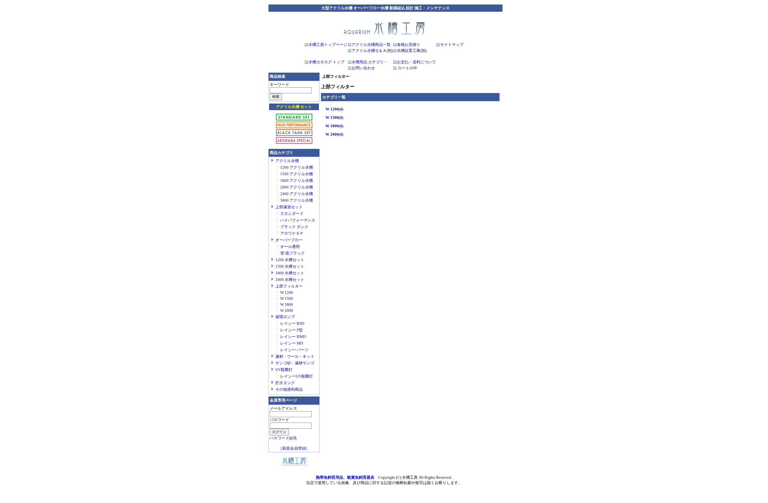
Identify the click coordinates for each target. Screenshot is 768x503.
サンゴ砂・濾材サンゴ (294, 363)
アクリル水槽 (287, 160)
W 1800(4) (334, 126)
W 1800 (286, 304)
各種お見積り (408, 44)
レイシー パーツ (294, 350)
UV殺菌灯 (283, 369)
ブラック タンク (294, 226)
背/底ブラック (292, 253)
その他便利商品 (289, 389)
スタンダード (292, 213)
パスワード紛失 (283, 438)
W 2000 (286, 310)
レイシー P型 (291, 330)
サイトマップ (452, 44)
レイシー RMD (293, 336)
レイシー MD (291, 343)
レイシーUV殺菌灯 (296, 376)
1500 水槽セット (289, 266)
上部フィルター (289, 286)
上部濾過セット (289, 207)
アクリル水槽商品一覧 (371, 44)
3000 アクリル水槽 (296, 200)
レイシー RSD (292, 323)
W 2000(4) (334, 134)
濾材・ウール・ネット (294, 356)
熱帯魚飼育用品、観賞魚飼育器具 (345, 477)
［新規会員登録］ (294, 448)
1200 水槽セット (289, 260)
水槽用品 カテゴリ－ (370, 62)
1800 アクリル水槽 (296, 180)
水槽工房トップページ (327, 44)
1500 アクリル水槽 (296, 174)
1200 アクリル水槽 (296, 167)
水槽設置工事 (408, 50)
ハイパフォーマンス (297, 220)
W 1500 (286, 298)
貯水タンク (285, 383)
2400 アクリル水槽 (296, 193)
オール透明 (290, 246)
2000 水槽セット (289, 279)
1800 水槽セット (289, 273)
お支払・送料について (416, 62)
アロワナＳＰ (292, 233)
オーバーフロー (289, 240)
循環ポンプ (285, 317)
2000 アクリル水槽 (296, 187)
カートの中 (407, 68)
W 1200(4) (334, 109)
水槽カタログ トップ (326, 62)
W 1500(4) (334, 117)
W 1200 (286, 292)
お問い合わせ (363, 68)
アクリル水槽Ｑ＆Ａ (369, 50)
